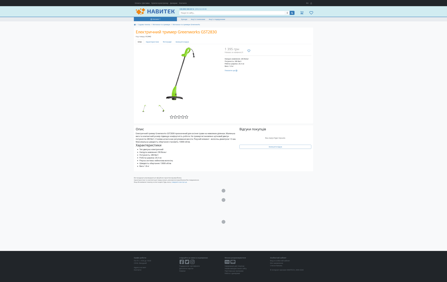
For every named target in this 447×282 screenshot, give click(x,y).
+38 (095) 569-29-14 (186, 9)
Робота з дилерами (232, 273)
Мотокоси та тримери (161, 24)
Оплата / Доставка (142, 3)
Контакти (183, 3)
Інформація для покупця (234, 266)
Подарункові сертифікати (189, 266)
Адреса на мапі (140, 267)
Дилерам (173, 3)
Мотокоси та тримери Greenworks (186, 24)
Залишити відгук (182, 42)
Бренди (184, 19)
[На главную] (135, 24)
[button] (302, 13)
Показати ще (230, 70)
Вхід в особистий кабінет (280, 261)
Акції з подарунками (217, 19)
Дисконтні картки (186, 268)
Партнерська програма (234, 271)
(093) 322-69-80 (201, 9)
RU (307, 3)
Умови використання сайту (236, 268)
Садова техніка (144, 24)
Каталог (156, 19)
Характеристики (152, 42)
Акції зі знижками (198, 19)
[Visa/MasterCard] (246, 261)
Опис (140, 42)
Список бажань (276, 265)
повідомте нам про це (179, 182)
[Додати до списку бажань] (249, 51)
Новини (182, 271)
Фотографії (167, 42)
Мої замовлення (276, 263)
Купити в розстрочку (159, 3)
